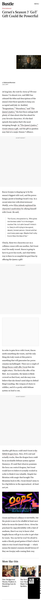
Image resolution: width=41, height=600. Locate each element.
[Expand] (30, 579)
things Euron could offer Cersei (14, 367)
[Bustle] (8, 4)
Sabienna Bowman (9, 82)
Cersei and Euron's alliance (13, 517)
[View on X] (20, 332)
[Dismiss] (37, 579)
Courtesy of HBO (40, 62)
